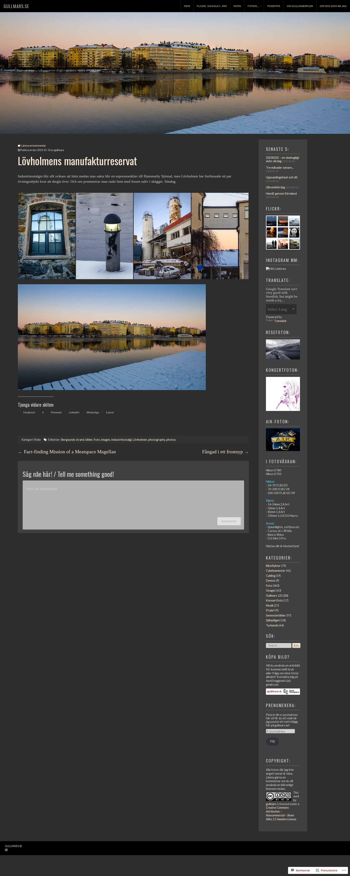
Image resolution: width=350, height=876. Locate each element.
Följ (272, 741)
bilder (89, 439)
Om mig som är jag (333, 6)
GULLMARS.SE (16, 6)
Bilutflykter (273, 565)
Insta (237, 6)
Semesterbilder (276, 615)
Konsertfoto (274, 600)
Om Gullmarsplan (300, 6)
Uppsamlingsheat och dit (282, 177)
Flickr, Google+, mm (212, 6)
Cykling (270, 575)
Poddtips (273, 6)
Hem (187, 6)
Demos (270, 580)
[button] (47, 236)
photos (171, 439)
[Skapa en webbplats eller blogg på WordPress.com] (6, 850)
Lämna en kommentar (33, 145)
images (105, 439)
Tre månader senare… (280, 167)
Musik (269, 605)
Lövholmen (140, 439)
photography (156, 439)
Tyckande (272, 625)
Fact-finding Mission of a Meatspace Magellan (70, 451)
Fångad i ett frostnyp (222, 451)
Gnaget (271, 590)
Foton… (253, 6)
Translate (280, 321)
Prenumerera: (281, 705)
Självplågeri (273, 620)
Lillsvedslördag (275, 187)
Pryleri (270, 610)
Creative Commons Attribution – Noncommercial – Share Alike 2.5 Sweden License (281, 813)
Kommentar (229, 521)
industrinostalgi (121, 439)
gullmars (59, 150)
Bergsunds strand (72, 439)
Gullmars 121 (274, 595)
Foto (37, 439)
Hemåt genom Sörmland (281, 193)
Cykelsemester (275, 570)
